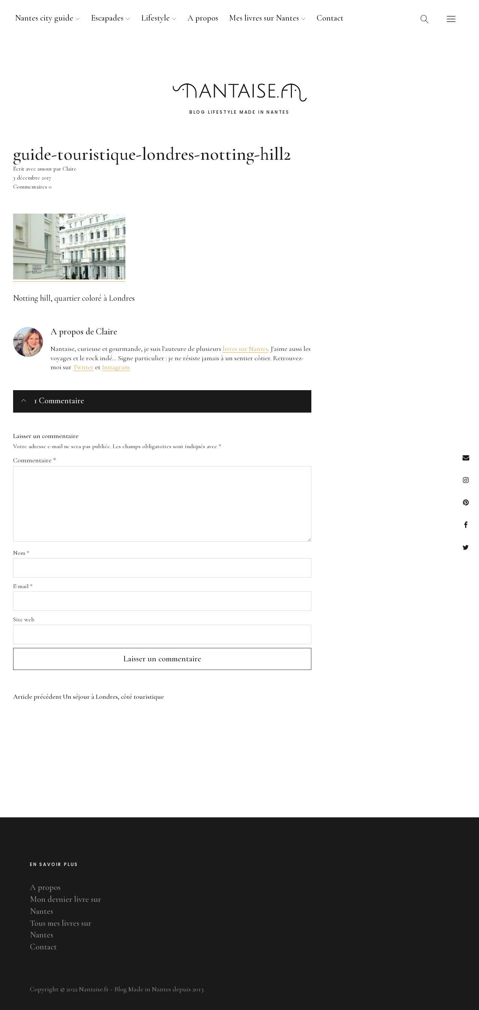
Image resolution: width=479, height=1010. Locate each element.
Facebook (465, 524)
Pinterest (465, 502)
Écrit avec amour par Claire (44, 168)
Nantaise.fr (239, 59)
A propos (202, 18)
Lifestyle (155, 18)
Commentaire (34, 460)
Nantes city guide (44, 18)
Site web (23, 619)
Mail (465, 457)
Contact (330, 18)
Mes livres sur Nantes (264, 18)
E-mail (23, 586)
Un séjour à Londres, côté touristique (88, 696)
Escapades (107, 18)
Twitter (465, 547)
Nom (21, 553)
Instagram (465, 479)
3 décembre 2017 (32, 177)
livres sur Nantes (245, 349)
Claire (106, 331)
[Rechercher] (425, 19)
